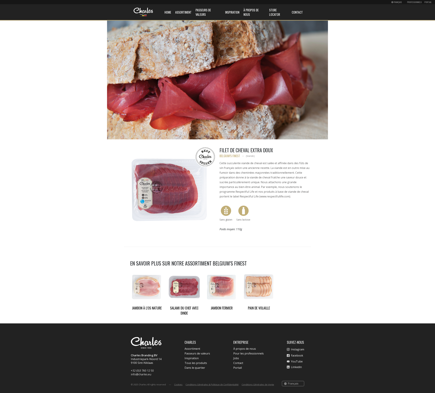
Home (167, 12)
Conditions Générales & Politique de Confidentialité (212, 384)
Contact (297, 12)
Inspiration (232, 12)
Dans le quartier (195, 368)
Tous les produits (196, 363)
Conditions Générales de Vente (258, 384)
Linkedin (296, 367)
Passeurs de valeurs (203, 12)
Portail (428, 2)
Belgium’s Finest (230, 156)
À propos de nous (244, 349)
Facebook (297, 355)
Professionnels (414, 2)
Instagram (297, 349)
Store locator (274, 12)
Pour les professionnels (248, 353)
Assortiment (183, 12)
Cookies (178, 384)
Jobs (236, 358)
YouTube (297, 361)
